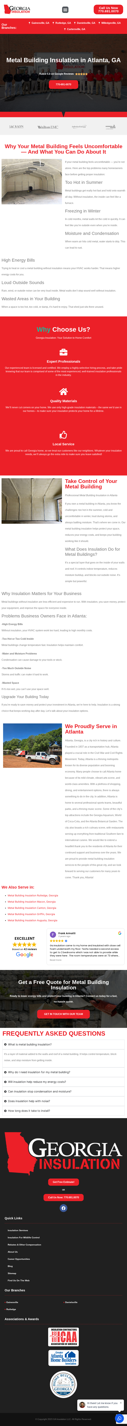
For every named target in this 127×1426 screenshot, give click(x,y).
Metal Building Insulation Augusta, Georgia (32, 920)
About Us (13, 1252)
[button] (65, 10)
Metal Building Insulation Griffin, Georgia (31, 914)
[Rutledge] (34, 1309)
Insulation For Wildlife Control (24, 1237)
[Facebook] (63, 1208)
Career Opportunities (19, 1259)
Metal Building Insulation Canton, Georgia (32, 907)
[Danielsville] (93, 1302)
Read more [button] (55, 960)
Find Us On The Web (19, 1280)
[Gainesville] (34, 1302)
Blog (10, 1266)
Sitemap (12, 1273)
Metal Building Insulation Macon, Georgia (32, 901)
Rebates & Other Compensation (24, 1244)
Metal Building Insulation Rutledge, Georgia (33, 895)
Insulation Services (18, 1230)
